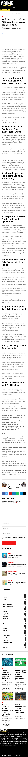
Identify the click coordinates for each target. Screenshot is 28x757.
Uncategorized (12, 571)
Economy (14, 602)
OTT (14, 623)
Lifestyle (14, 616)
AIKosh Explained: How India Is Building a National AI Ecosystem (6, 675)
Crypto (14, 599)
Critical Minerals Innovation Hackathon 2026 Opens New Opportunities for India (17, 566)
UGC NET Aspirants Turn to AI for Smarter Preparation (20, 708)
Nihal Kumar (7, 28)
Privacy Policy (17, 755)
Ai (7, 14)
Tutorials (14, 640)
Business (14, 597)
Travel (14, 638)
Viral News (14, 645)
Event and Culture (14, 606)
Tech (14, 633)
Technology (14, 635)
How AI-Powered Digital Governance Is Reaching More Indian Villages (7, 710)
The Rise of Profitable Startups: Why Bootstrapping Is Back (15, 557)
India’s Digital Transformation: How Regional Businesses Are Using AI (20, 675)
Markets (14, 618)
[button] (14, 7)
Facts (10, 553)
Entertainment (14, 604)
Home (3, 14)
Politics (14, 628)
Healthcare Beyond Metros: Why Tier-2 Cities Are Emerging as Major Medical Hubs (17, 585)
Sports (14, 630)
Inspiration (11, 562)
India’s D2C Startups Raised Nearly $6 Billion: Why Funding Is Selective (17, 575)
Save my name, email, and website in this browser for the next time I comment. (14, 538)
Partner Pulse (14, 626)
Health (10, 580)
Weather (14, 647)
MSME (14, 621)
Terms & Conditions (6, 755)
